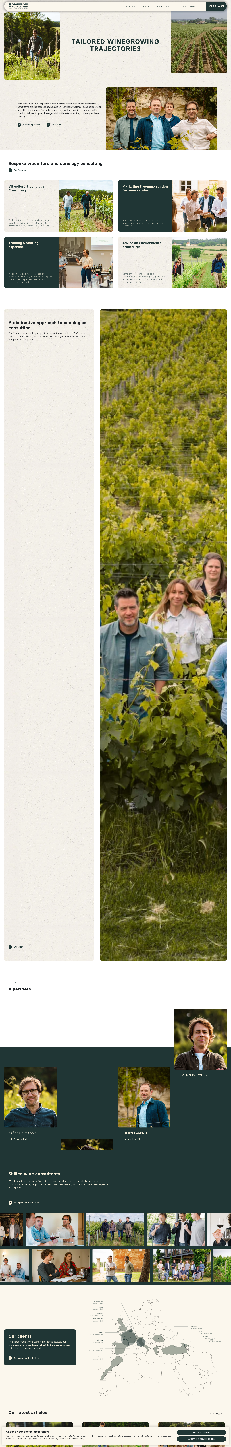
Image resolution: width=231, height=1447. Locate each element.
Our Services (20, 170)
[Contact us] (210, 6)
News (192, 6)
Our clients (178, 6)
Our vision (144, 6)
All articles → (215, 1413)
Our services (161, 6)
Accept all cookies (201, 1433)
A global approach (31, 124)
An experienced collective (26, 1202)
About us (128, 6)
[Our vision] (163, 635)
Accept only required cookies (201, 1439)
